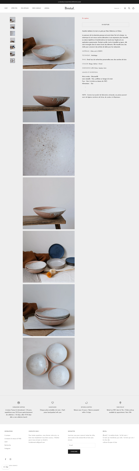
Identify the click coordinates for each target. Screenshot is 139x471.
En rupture (105, 25)
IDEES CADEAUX (36, 8)
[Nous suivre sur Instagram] (10, 459)
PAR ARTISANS (25, 8)
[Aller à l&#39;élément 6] (12, 53)
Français (116, 8)
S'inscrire (74, 451)
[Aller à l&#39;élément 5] (12, 47)
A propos (7, 435)
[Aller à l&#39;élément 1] (12, 19)
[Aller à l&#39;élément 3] (12, 33)
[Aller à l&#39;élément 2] (12, 26)
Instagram (7, 448)
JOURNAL (47, 8)
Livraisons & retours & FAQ (13, 439)
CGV (6, 442)
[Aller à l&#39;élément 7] (12, 60)
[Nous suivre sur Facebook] (5, 459)
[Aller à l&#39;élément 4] (12, 40)
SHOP (6, 8)
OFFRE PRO (14, 8)
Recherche (8, 445)
